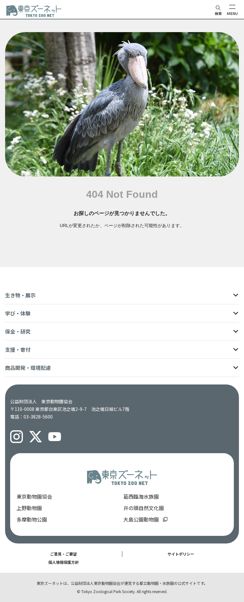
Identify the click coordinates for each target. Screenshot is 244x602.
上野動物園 (29, 508)
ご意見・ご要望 (63, 554)
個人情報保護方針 (63, 562)
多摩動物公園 (32, 519)
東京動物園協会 (34, 496)
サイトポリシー (180, 554)
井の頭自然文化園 (143, 508)
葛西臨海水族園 (141, 496)
